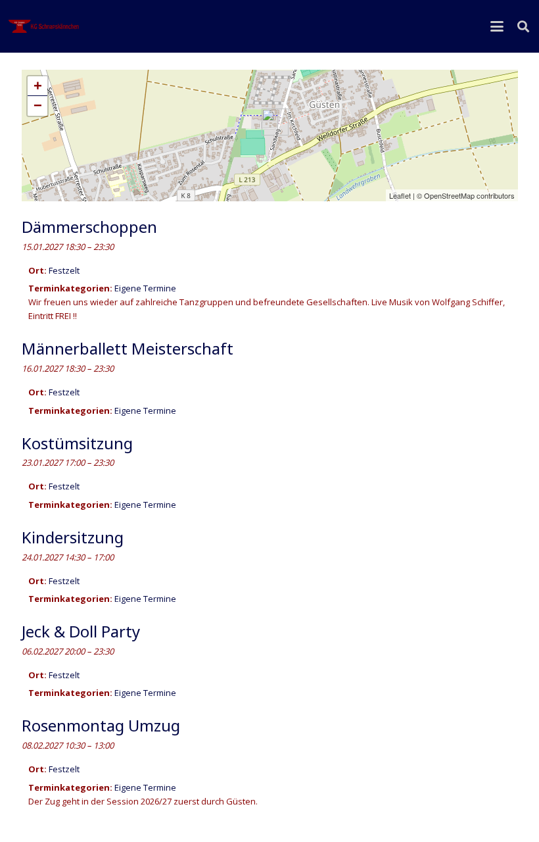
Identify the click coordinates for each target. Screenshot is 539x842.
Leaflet (400, 195)
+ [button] (38, 86)
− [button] (38, 105)
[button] (497, 26)
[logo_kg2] (45, 26)
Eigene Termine (145, 288)
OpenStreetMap (449, 195)
